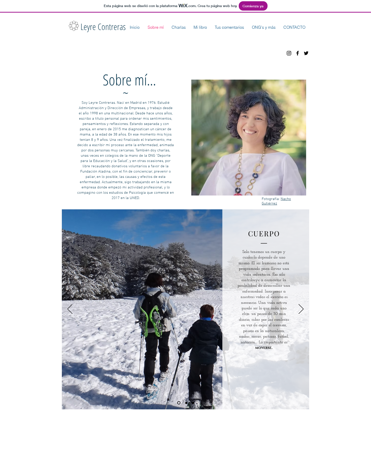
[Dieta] (186, 403)
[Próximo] (301, 309)
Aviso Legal (148, 432)
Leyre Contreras (103, 26)
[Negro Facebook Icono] (298, 53)
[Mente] (193, 403)
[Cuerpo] (178, 403)
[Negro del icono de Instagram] (289, 53)
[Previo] (69, 309)
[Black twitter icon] (306, 53)
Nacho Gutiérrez (276, 201)
